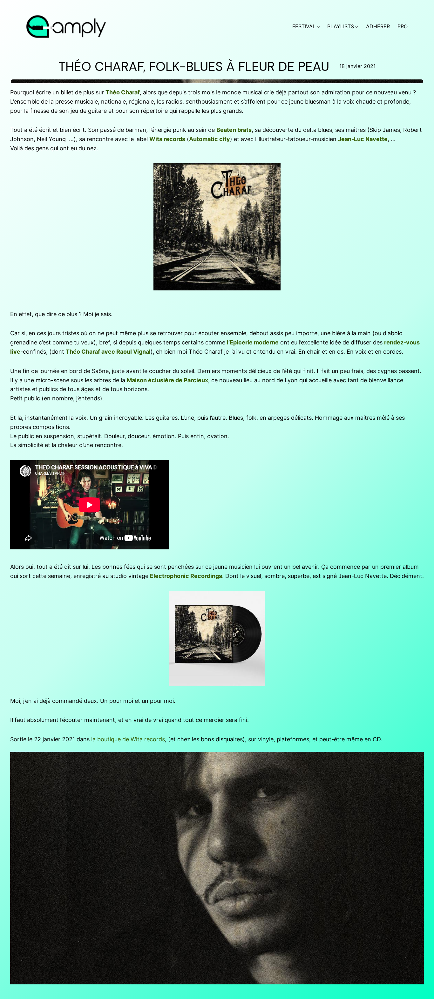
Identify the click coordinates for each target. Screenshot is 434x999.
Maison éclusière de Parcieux (167, 380)
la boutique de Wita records (128, 739)
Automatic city (209, 139)
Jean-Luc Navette (363, 139)
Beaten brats (234, 129)
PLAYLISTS (340, 26)
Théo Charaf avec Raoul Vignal (108, 351)
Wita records (167, 139)
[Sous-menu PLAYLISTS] (356, 26)
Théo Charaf (122, 92)
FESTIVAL (303, 26)
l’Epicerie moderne (253, 342)
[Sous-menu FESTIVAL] (318, 26)
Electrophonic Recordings (186, 576)
